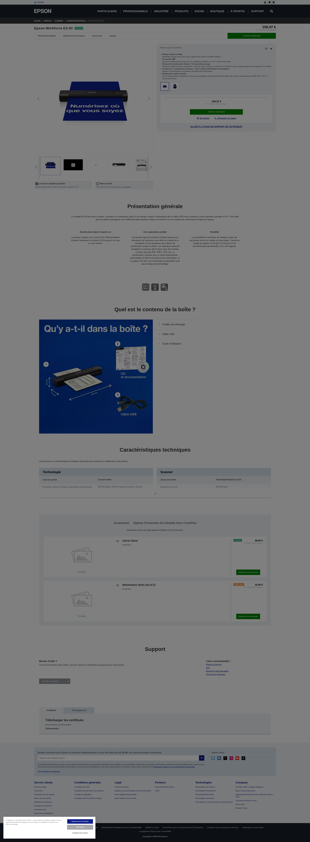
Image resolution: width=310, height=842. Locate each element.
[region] (49, 827)
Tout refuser (80, 827)
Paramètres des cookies (80, 833)
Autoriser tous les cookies (80, 821)
